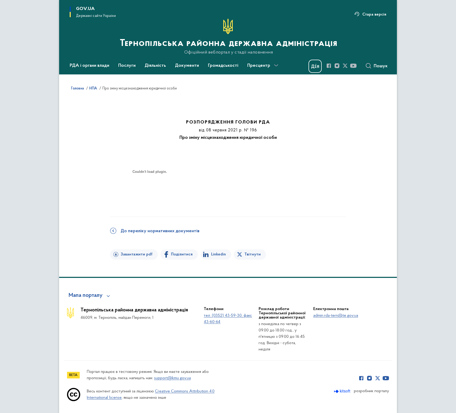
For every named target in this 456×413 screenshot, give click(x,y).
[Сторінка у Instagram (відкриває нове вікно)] (337, 66)
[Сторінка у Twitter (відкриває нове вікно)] (345, 66)
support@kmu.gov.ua (172, 378)
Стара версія (374, 14)
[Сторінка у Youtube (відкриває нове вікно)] (353, 66)
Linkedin (218, 254)
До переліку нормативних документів (160, 231)
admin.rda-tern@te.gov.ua (335, 316)
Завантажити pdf (137, 254)
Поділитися (182, 254)
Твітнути (252, 254)
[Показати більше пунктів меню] (276, 65)
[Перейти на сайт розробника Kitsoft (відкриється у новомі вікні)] (342, 391)
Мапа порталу (86, 295)
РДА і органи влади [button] (89, 65)
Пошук (381, 66)
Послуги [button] (127, 65)
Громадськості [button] (223, 65)
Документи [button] (187, 65)
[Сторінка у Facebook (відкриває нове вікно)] (329, 66)
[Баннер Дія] (315, 66)
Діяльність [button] (155, 65)
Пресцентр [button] (258, 65)
